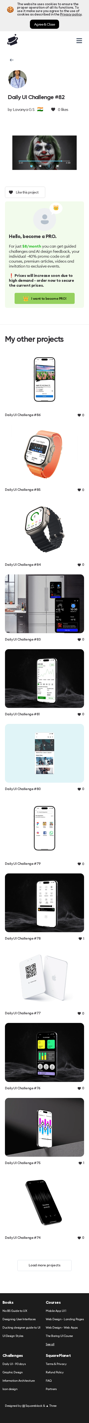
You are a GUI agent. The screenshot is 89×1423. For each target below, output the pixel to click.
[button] (11, 60)
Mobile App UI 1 (56, 1311)
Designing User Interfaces (19, 1319)
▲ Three (51, 1406)
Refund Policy (55, 1372)
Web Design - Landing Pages (65, 1319)
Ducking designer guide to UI (21, 1327)
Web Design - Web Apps (62, 1327)
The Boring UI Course (59, 1336)
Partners (51, 1389)
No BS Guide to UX (14, 1311)
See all (50, 1344)
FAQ (49, 1380)
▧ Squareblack (32, 1406)
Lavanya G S (23, 109)
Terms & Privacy (56, 1364)
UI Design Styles (12, 1336)
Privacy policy (70, 14)
